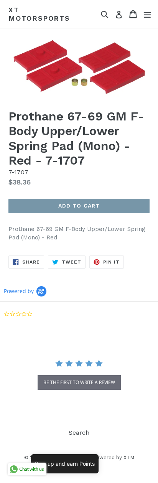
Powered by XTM (113, 457)
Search (79, 432)
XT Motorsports (39, 14)
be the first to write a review (79, 382)
